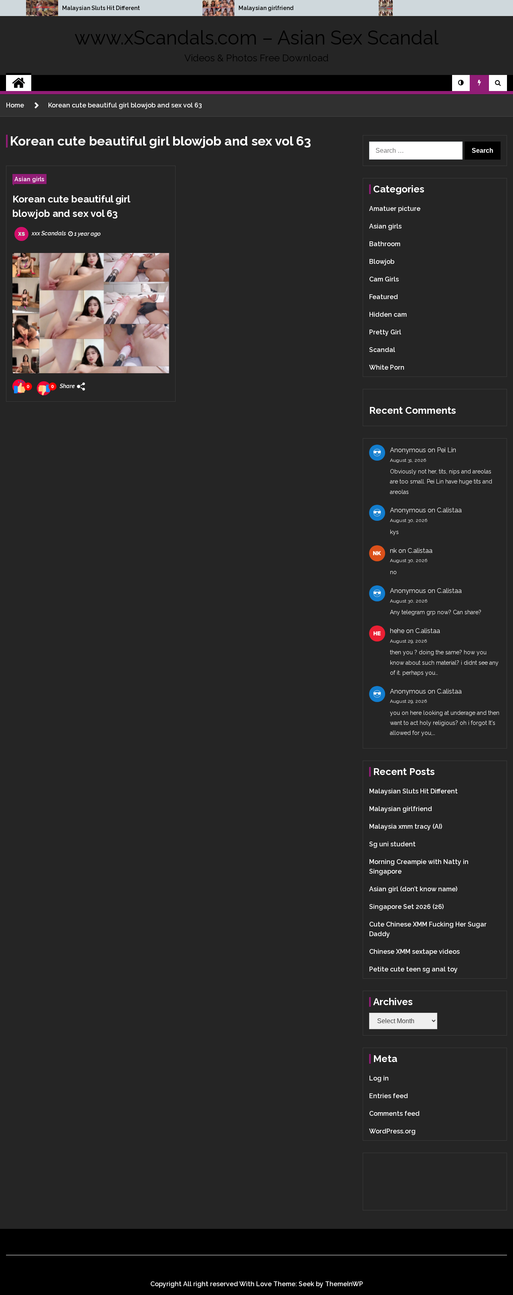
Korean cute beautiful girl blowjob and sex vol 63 (71, 206)
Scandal (382, 350)
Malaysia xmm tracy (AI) (405, 826)
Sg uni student (392, 844)
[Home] (18, 83)
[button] (461, 83)
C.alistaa (449, 510)
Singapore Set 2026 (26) (406, 907)
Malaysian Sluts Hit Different (101, 8)
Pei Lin (446, 450)
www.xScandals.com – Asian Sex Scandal (256, 37)
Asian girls (29, 179)
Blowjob (381, 261)
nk (393, 550)
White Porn (386, 367)
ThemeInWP (344, 1284)
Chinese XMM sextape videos (414, 951)
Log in (379, 1078)
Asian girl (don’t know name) (413, 889)
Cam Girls (384, 279)
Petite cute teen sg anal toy (413, 969)
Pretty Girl (385, 332)
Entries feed (388, 1096)
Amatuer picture (394, 208)
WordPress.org (392, 1131)
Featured (383, 297)
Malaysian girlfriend (265, 8)
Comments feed (394, 1113)
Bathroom (384, 244)
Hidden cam (388, 314)
